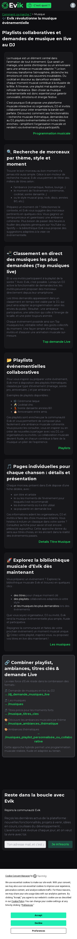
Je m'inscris (60, 844)
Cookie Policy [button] (17, 901)
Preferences (38, 931)
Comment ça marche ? (16, 14)
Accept (38, 915)
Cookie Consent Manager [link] (17, 876)
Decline (38, 923)
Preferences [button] (27, 905)
